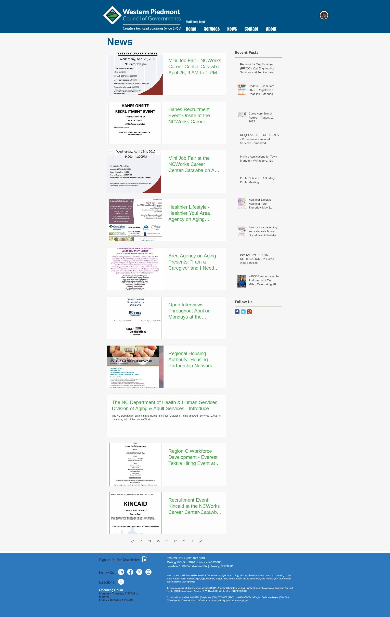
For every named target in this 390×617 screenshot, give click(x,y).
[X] (139, 572)
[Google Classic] (249, 311)
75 (158, 541)
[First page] (132, 541)
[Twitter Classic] (243, 311)
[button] (210, 29)
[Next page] (192, 541)
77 (175, 541)
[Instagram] (148, 572)
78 (183, 541)
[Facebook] (130, 572)
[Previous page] (141, 541)
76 (166, 541)
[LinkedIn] (121, 572)
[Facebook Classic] (237, 311)
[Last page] (201, 541)
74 (149, 541)
